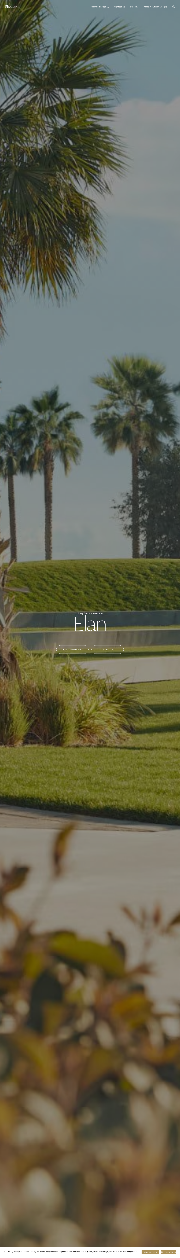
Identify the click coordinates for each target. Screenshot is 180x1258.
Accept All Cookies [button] (150, 1252)
